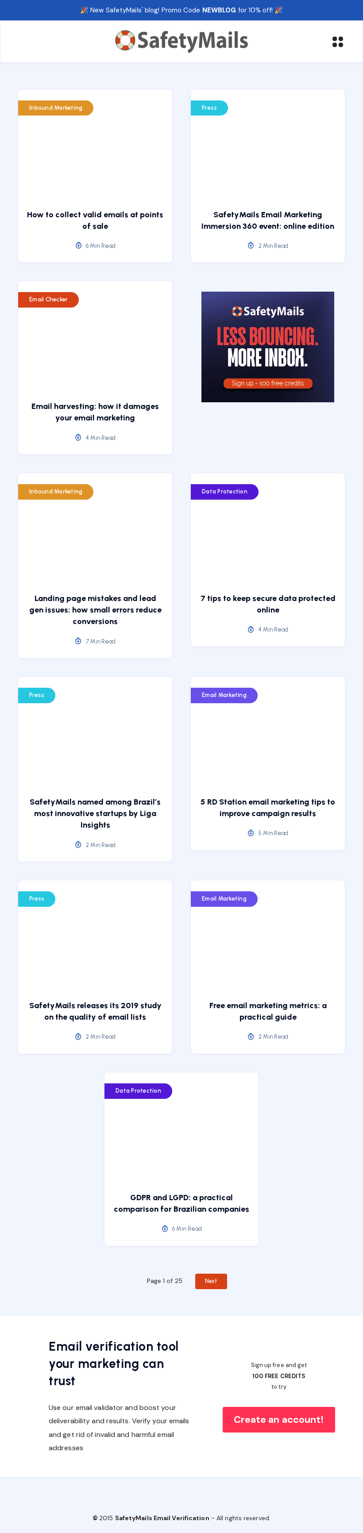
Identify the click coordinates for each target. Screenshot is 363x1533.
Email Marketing (224, 695)
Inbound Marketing (55, 107)
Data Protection (224, 491)
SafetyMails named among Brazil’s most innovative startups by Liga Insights (95, 813)
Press (209, 107)
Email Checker (48, 299)
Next (211, 1281)
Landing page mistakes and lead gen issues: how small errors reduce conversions (95, 609)
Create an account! (279, 1419)
